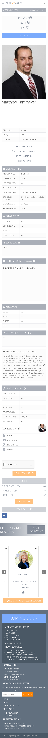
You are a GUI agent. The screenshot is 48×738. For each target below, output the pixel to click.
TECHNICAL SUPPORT (12, 671)
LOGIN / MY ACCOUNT (12, 705)
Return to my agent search (25, 600)
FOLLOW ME (23, 18)
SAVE (23, 28)
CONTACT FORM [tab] (25, 146)
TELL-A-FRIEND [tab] (25, 156)
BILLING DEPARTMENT (12, 680)
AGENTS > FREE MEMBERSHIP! (15, 723)
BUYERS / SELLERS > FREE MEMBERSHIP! (19, 726)
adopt (23, 563)
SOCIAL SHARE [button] (25, 161)
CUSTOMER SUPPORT (12, 669)
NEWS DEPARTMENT (11, 677)
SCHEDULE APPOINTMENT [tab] (25, 151)
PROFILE (24, 35)
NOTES (23, 23)
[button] (39, 3)
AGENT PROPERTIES (11, 716)
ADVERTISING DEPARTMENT (14, 674)
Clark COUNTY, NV (36, 530)
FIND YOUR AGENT (11, 713)
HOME (6, 703)
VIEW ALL (22, 501)
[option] (24, 571)
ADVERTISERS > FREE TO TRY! (15, 729)
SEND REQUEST (22, 473)
